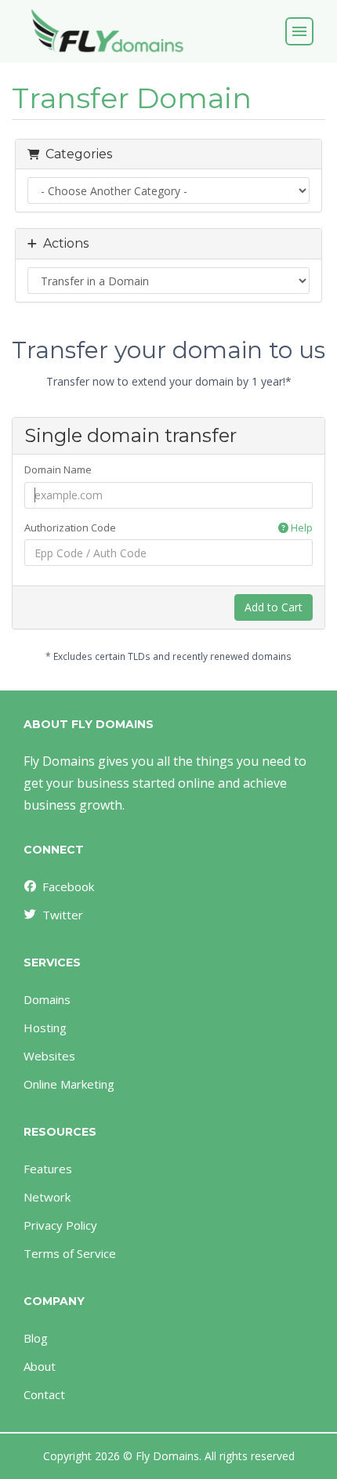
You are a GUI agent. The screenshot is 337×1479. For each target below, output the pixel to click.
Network (47, 1197)
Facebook (68, 886)
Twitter (62, 915)
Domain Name (58, 469)
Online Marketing (69, 1084)
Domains (47, 999)
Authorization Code (168, 527)
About (40, 1366)
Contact (44, 1394)
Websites (49, 1056)
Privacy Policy (60, 1225)
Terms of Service (70, 1253)
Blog (36, 1338)
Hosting (45, 1027)
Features (48, 1168)
